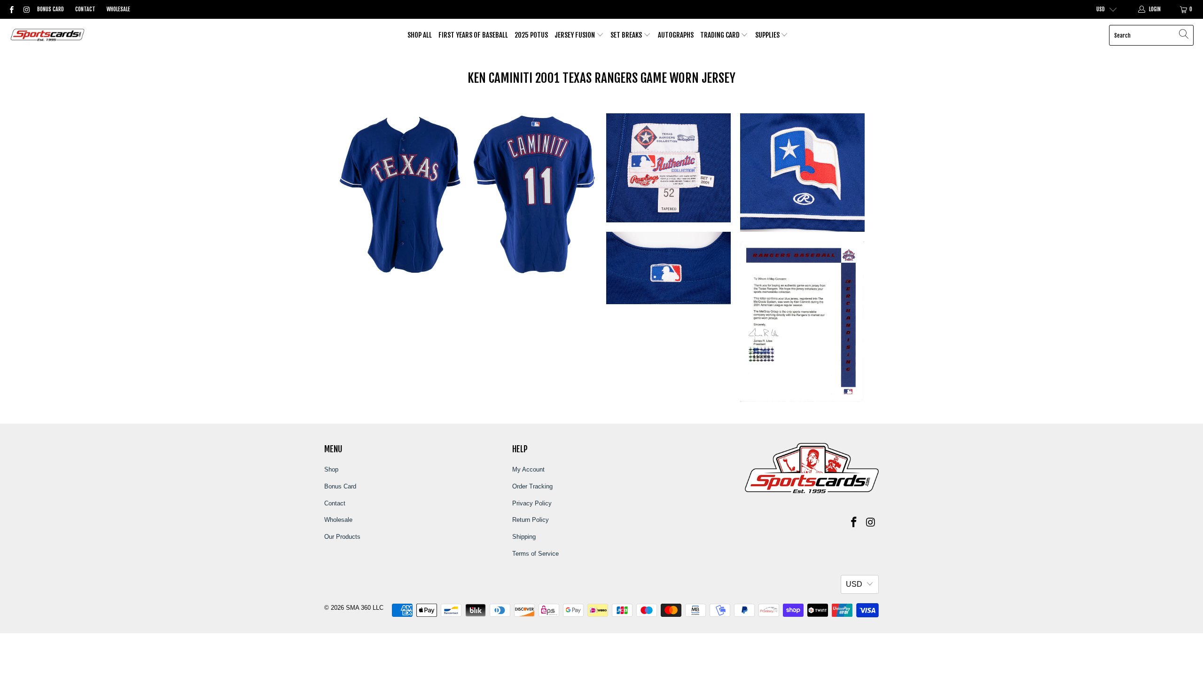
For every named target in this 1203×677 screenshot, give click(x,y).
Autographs (676, 35)
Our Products (342, 536)
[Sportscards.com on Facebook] (11, 9)
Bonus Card (50, 9)
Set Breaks (626, 35)
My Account (528, 469)
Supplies (768, 35)
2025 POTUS (531, 35)
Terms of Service (535, 553)
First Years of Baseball (473, 35)
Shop (331, 469)
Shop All (419, 35)
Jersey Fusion (575, 35)
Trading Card (720, 35)
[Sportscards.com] (48, 35)
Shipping (524, 536)
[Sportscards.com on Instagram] (26, 9)
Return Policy (530, 519)
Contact (85, 9)
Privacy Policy (532, 503)
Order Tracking (532, 486)
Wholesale (118, 9)
